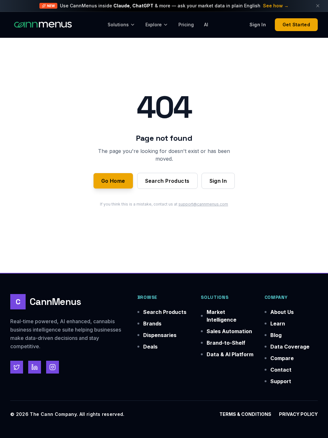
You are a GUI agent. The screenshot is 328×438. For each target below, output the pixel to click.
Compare (282, 358)
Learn (277, 323)
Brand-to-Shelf (226, 343)
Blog (276, 335)
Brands (152, 323)
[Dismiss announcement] (317, 5)
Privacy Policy (298, 414)
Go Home (113, 181)
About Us (282, 312)
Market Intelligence (221, 316)
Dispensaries (159, 335)
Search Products (167, 181)
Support (280, 381)
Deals (150, 346)
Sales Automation (229, 331)
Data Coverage (289, 346)
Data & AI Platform (230, 354)
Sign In (218, 181)
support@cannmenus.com (203, 204)
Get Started (296, 24)
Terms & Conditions (245, 414)
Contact (280, 369)
